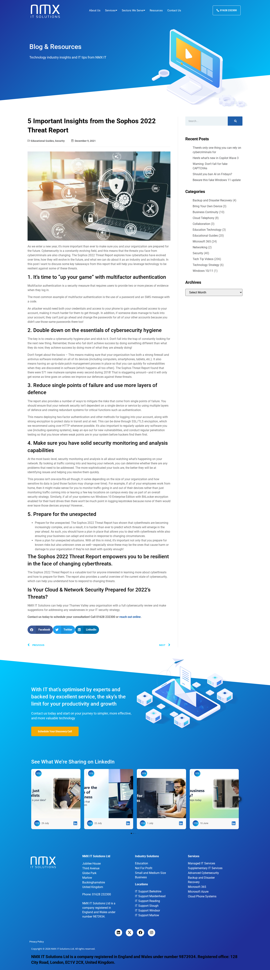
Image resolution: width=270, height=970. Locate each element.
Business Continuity (205, 212)
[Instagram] (151, 932)
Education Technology (207, 229)
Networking (200, 247)
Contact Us (174, 10)
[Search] (235, 121)
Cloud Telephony (203, 218)
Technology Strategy (206, 265)
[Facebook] (140, 932)
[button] (40, 630)
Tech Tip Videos (203, 259)
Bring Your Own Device (207, 206)
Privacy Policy (36, 941)
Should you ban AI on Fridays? (212, 174)
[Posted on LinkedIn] (75, 823)
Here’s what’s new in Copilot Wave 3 (216, 158)
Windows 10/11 (203, 271)
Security (60, 140)
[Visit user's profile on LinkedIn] (37, 823)
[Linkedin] (118, 932)
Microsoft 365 (202, 241)
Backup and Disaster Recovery (212, 200)
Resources (156, 10)
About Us (94, 10)
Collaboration (201, 224)
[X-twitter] (129, 932)
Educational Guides (42, 140)
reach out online (130, 617)
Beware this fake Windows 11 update (217, 180)
